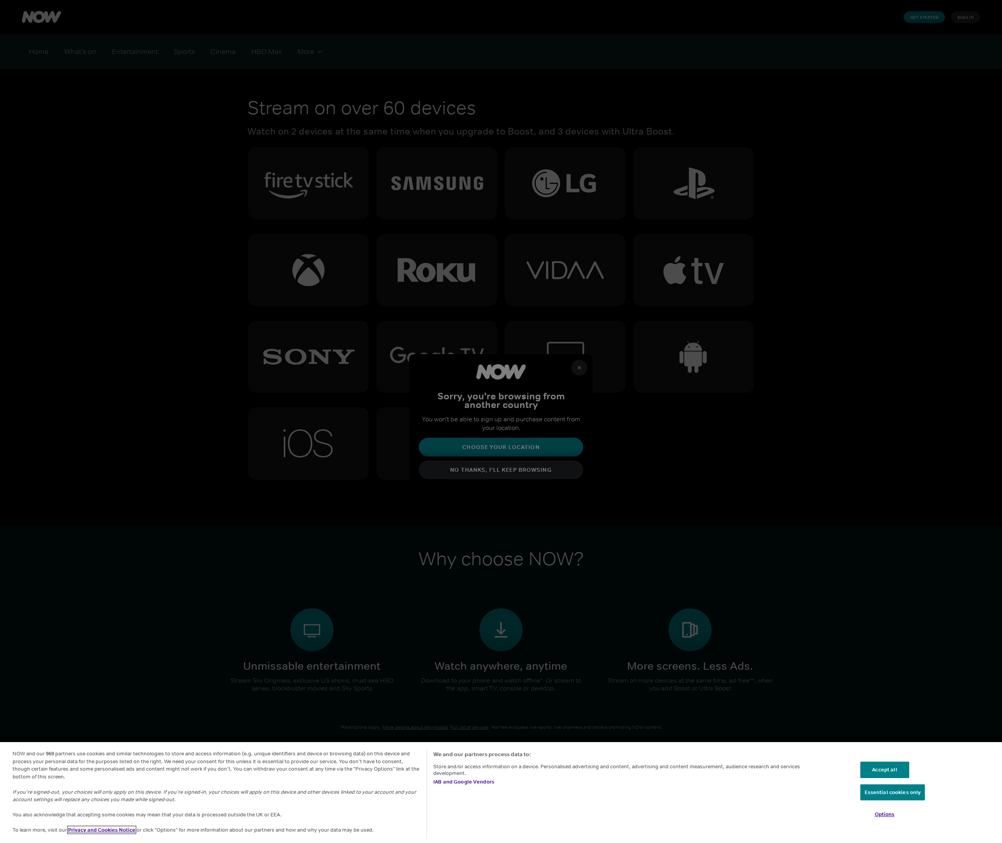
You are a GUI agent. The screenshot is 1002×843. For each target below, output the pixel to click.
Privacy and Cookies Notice (101, 830)
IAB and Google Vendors (463, 781)
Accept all (884, 769)
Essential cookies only (893, 792)
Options (885, 814)
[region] (501, 792)
